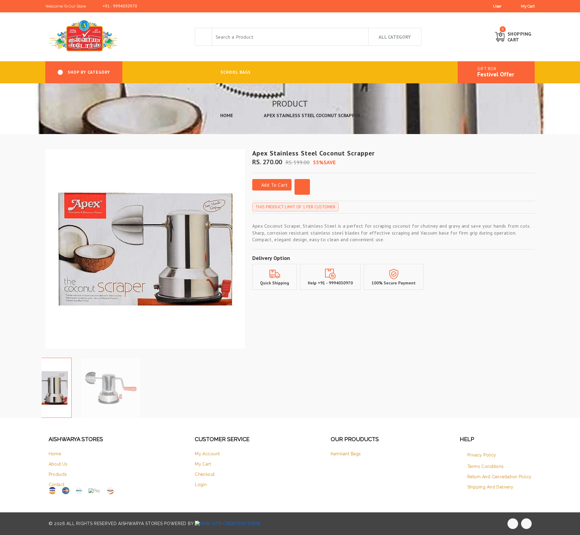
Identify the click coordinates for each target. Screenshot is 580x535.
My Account (207, 453)
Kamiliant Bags (346, 453)
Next (242, 251)
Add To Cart (274, 185)
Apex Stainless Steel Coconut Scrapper (312, 115)
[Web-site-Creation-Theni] (227, 523)
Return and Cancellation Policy (499, 476)
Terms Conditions (485, 466)
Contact (57, 484)
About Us (58, 464)
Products (58, 474)
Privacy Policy (481, 455)
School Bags (236, 72)
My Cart (528, 6)
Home (55, 453)
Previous (49, 251)
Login (201, 484)
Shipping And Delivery (490, 487)
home (226, 115)
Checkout (204, 474)
